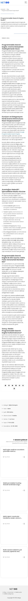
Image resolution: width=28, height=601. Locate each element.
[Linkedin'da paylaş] (14, 388)
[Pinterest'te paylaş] (22, 385)
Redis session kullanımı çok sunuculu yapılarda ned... (12, 550)
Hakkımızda (18, 592)
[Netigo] (5, 2)
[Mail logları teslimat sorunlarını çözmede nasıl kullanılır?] (24, 457)
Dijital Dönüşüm (13, 405)
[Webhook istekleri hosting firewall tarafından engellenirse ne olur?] (24, 490)
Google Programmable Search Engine (13, 133)
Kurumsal (10, 592)
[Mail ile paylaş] (12, 385)
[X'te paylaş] (16, 385)
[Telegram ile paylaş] (8, 385)
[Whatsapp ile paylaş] (5, 385)
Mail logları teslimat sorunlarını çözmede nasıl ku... (13, 450)
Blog (5, 592)
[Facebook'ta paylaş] (19, 385)
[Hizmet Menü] (26, 2)
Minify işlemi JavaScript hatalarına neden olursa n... (12, 517)
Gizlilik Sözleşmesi (8, 594)
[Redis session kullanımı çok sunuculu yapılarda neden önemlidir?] (24, 557)
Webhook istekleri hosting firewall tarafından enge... (12, 484)
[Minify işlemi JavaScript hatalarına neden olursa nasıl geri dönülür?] (24, 524)
